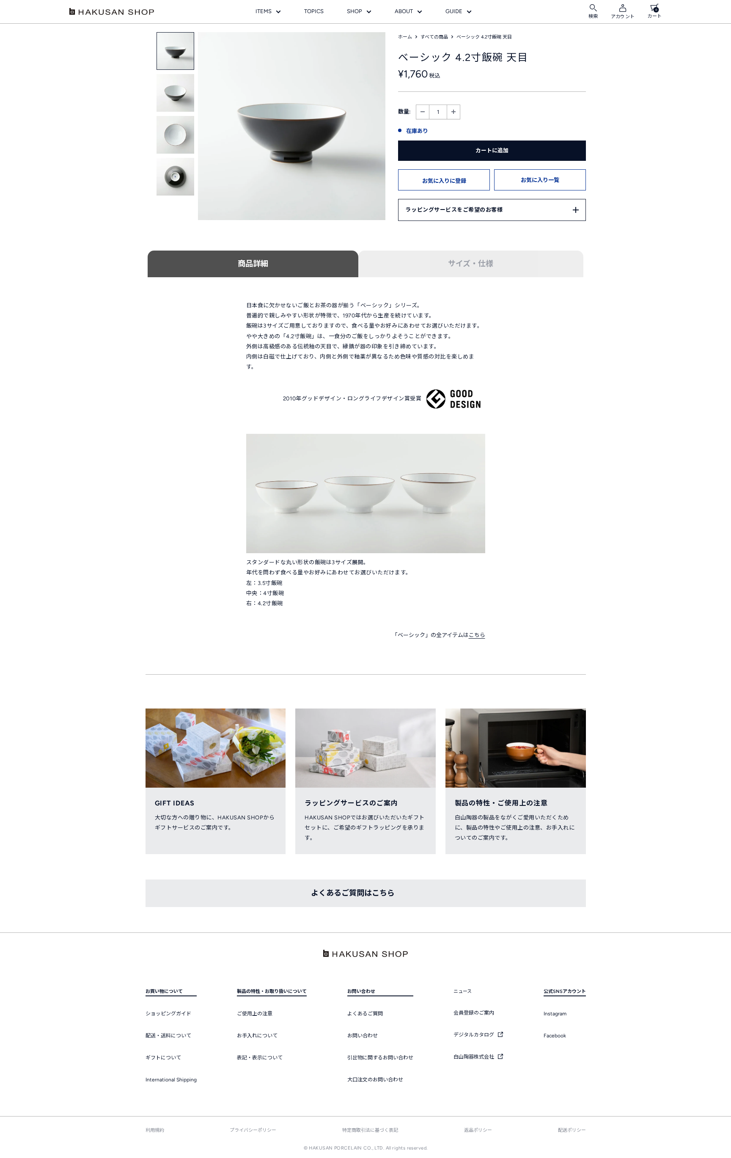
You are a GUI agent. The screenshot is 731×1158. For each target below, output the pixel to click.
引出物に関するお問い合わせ (380, 1058)
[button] (444, 179)
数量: (404, 111)
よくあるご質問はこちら (353, 893)
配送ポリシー (572, 1130)
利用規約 (155, 1130)
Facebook (555, 1036)
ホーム (405, 37)
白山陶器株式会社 (474, 1057)
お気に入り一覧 (540, 180)
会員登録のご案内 (473, 1013)
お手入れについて (257, 1036)
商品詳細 (253, 263)
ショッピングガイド (168, 1014)
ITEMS (264, 11)
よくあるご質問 (365, 1014)
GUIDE (453, 11)
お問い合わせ (362, 1036)
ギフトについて (163, 1058)
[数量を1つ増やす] (453, 112)
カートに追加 (491, 150)
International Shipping (171, 1080)
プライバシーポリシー (253, 1130)
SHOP (354, 11)
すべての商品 (434, 37)
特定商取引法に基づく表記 (370, 1130)
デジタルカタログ (474, 1035)
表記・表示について (260, 1058)
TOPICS (314, 11)
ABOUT (404, 11)
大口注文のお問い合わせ (375, 1080)
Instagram (555, 1014)
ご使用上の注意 (254, 1014)
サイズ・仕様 (470, 263)
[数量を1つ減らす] (422, 112)
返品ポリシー (478, 1130)
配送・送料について (168, 1036)
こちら (477, 635)
